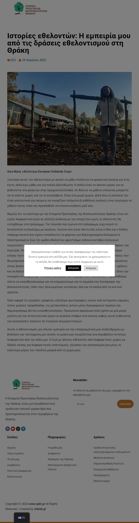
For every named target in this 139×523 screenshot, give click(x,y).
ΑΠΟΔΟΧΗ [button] (73, 268)
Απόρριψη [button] (91, 268)
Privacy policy (52, 268)
